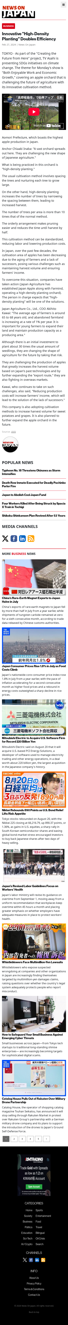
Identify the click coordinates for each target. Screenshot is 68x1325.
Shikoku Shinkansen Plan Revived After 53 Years (33, 515)
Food (38, 1221)
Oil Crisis (40, 1238)
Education (26, 1232)
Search (39, 1244)
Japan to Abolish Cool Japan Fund (24, 495)
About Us (34, 1277)
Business (27, 1221)
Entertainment (43, 1215)
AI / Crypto (26, 1244)
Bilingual (40, 1232)
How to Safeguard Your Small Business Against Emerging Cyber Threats (32, 1036)
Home (29, 1210)
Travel (39, 1227)
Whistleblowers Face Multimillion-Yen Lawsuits (32, 962)
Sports (39, 1210)
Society (28, 1215)
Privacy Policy (34, 1283)
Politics (28, 1227)
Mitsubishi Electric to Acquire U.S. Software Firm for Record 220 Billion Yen (33, 739)
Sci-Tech (27, 1238)
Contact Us (34, 1294)
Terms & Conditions (34, 1289)
